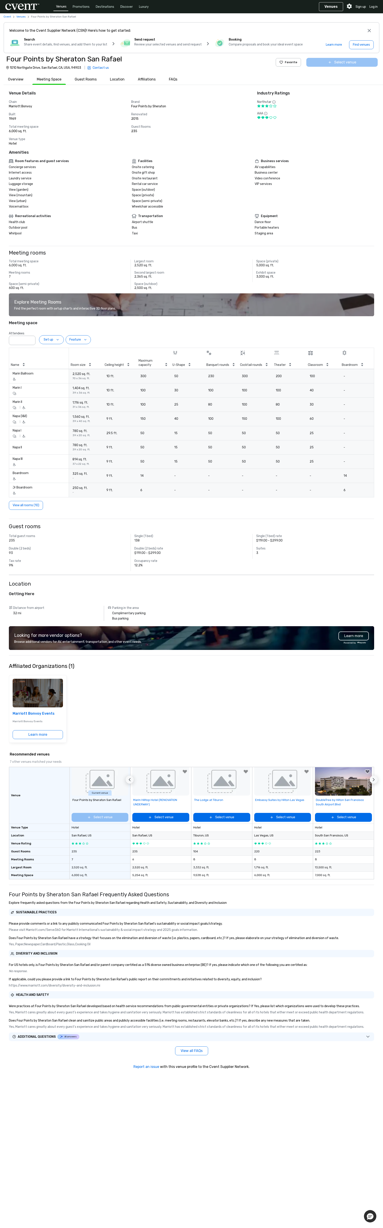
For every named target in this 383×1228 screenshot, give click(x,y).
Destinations (105, 7)
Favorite (291, 62)
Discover (126, 7)
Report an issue (146, 1067)
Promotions (81, 7)
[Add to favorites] (185, 771)
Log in (373, 7)
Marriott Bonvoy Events (34, 713)
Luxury (144, 7)
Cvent (7, 16)
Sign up (361, 7)
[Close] (369, 30)
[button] (30, 339)
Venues (61, 6)
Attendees (16, 333)
